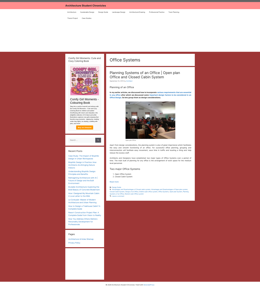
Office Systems (163, 191)
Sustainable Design (87, 12)
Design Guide (103, 12)
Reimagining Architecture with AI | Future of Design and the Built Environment (83, 180)
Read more (114, 182)
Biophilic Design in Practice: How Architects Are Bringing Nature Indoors (82, 165)
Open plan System (176, 191)
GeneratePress (149, 285)
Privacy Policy (74, 243)
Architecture (71, 12)
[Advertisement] (130, 36)
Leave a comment (118, 196)
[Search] (98, 140)
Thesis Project (72, 18)
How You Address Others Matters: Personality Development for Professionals (83, 221)
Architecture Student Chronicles (85, 5)
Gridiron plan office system (148, 191)
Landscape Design (118, 12)
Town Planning (173, 12)
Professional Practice (156, 12)
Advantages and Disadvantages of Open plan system (169, 189)
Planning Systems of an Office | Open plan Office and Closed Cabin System (145, 75)
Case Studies (86, 18)
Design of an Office (131, 191)
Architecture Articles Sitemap (81, 239)
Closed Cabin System (117, 191)
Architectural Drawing (137, 12)
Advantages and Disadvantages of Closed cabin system (131, 189)
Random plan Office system (134, 194)
